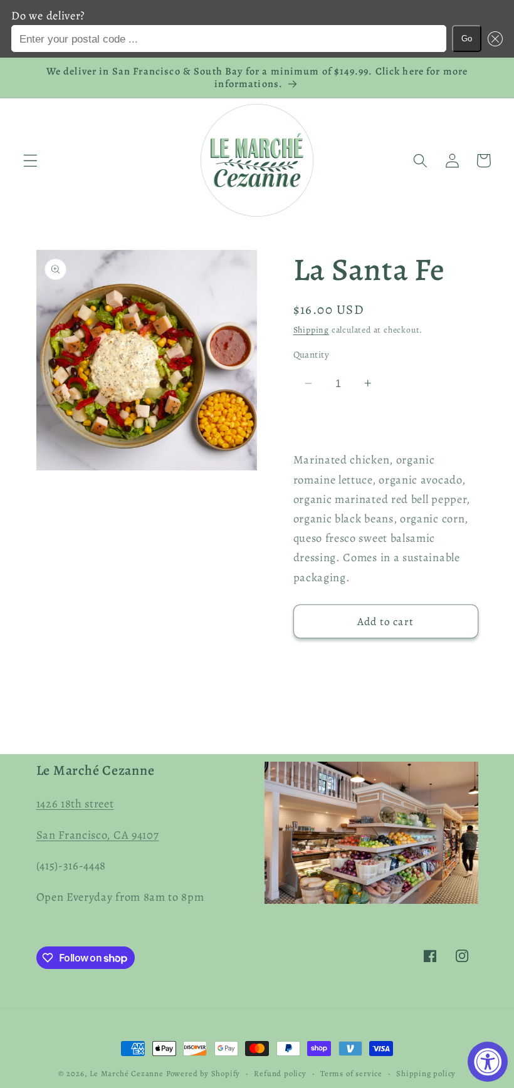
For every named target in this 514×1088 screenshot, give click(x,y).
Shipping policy (426, 1073)
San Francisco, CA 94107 (97, 834)
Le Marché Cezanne (127, 1073)
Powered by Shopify (203, 1073)
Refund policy (280, 1073)
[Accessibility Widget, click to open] (488, 1062)
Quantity (311, 354)
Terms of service (351, 1073)
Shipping (311, 330)
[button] (491, 38)
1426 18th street (75, 803)
